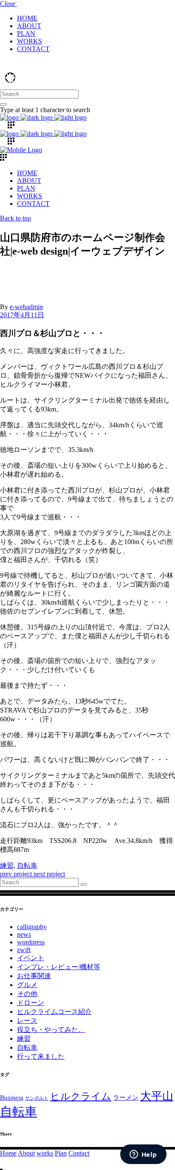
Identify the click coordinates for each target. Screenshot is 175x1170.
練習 (7, 865)
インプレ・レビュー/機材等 (58, 966)
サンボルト (36, 1098)
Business (11, 1097)
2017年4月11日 (22, 315)
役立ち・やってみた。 (51, 1029)
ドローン (30, 1002)
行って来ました (41, 1056)
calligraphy (32, 926)
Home (8, 1153)
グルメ (27, 984)
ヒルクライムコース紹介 (54, 1011)
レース (27, 1020)
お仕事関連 (34, 975)
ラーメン (125, 1097)
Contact (78, 1153)
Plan (61, 1153)
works (45, 1153)
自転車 (27, 865)
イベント (30, 957)
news (24, 934)
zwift (24, 949)
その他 (27, 993)
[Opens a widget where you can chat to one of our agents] (143, 1155)
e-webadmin (26, 306)
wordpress (31, 942)
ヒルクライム (80, 1096)
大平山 (156, 1096)
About (26, 1153)
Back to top (15, 218)
